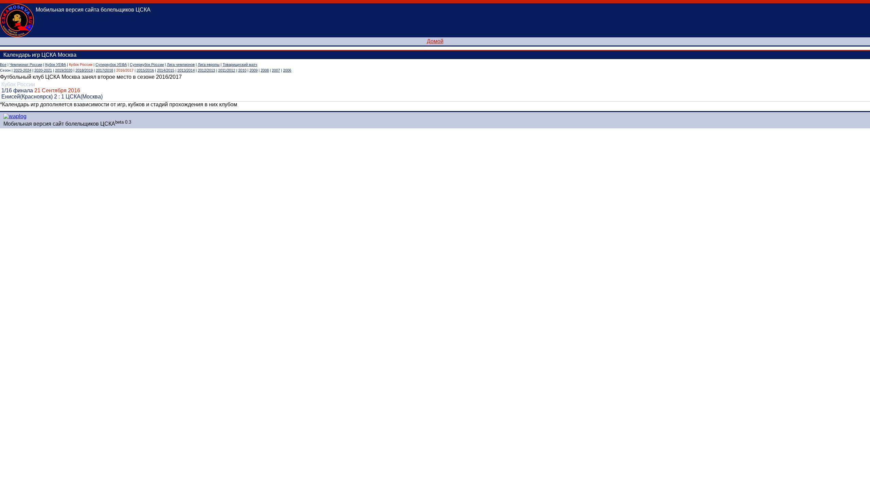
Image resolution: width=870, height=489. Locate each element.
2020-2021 (43, 70)
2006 (287, 70)
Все (3, 64)
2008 (265, 70)
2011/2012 (226, 70)
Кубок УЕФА (55, 64)
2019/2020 (63, 70)
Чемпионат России (26, 64)
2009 (253, 70)
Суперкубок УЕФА (111, 64)
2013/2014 (186, 70)
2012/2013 (206, 70)
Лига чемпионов (181, 64)
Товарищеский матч (240, 64)
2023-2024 (22, 70)
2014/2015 (165, 70)
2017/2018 (104, 70)
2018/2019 (84, 70)
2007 (276, 70)
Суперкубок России (147, 64)
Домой (435, 41)
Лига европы (209, 64)
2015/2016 (145, 70)
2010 (242, 70)
